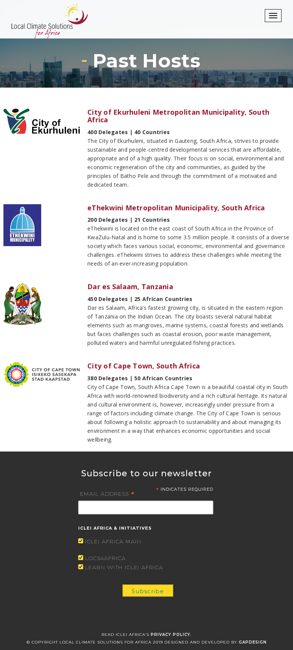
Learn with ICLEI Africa (124, 567)
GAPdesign (253, 642)
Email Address (107, 493)
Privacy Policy (170, 634)
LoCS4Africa (105, 558)
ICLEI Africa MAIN (113, 541)
